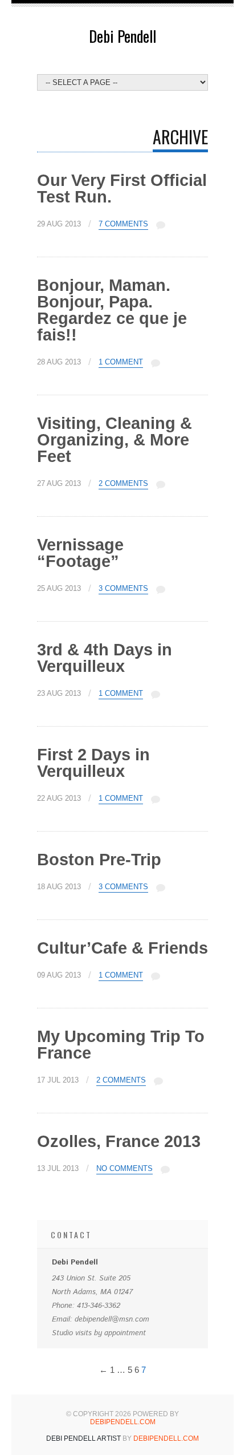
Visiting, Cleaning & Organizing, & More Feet (114, 439)
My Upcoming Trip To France (121, 1044)
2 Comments (123, 484)
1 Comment (121, 362)
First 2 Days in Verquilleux (93, 762)
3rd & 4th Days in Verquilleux (104, 658)
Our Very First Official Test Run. (122, 188)
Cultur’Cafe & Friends (122, 948)
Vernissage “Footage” (80, 553)
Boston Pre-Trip (99, 859)
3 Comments (123, 589)
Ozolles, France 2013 (119, 1141)
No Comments (124, 1169)
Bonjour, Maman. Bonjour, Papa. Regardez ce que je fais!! (112, 310)
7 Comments (123, 224)
